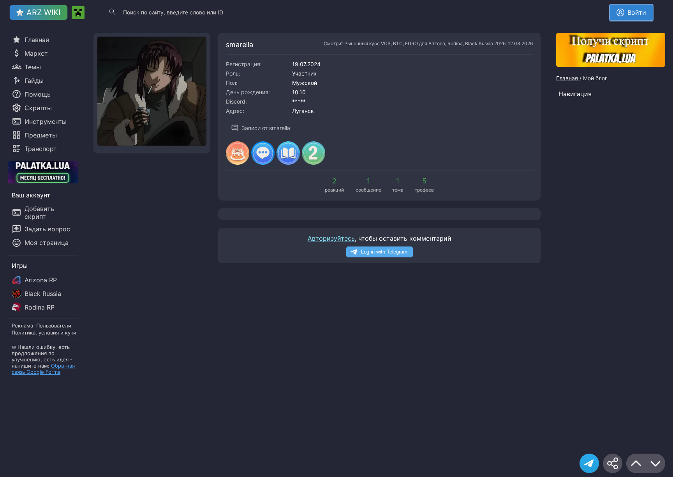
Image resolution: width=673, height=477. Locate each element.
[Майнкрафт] (78, 12)
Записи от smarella (265, 128)
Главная (567, 78)
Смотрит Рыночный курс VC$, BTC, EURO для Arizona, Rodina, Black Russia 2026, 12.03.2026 (428, 43)
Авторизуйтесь (331, 238)
